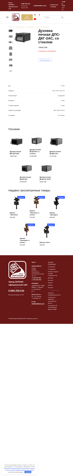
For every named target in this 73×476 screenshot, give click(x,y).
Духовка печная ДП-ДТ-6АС (25, 178)
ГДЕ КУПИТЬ (27, 17)
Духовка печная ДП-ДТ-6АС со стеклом (35, 152)
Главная (10, 27)
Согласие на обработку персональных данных (52, 300)
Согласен (27, 472)
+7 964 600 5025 (36, 279)
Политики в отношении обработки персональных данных (19, 468)
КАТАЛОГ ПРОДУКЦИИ (52, 263)
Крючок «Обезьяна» (14, 214)
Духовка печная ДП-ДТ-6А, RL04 (45, 178)
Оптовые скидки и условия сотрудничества (53, 273)
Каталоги (50, 287)
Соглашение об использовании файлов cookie (52, 307)
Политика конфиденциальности (54, 294)
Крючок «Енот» (45, 242)
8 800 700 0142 (25, 4)
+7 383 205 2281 (36, 277)
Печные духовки (44, 27)
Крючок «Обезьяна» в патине (34, 213)
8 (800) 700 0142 (16, 290)
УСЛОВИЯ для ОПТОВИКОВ (47, 51)
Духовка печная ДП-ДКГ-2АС (55, 152)
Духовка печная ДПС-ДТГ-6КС (15, 152)
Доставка (50, 278)
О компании (51, 267)
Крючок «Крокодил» (54, 214)
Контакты (50, 280)
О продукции (51, 269)
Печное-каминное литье (32, 27)
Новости (50, 282)
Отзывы (50, 285)
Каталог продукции (19, 27)
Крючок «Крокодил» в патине (25, 240)
